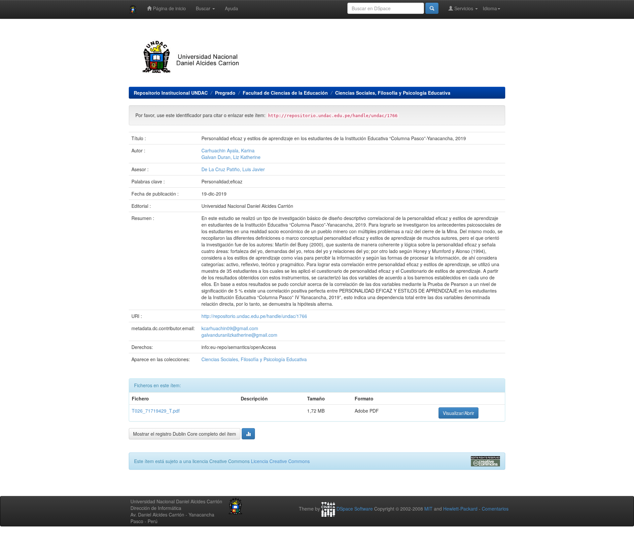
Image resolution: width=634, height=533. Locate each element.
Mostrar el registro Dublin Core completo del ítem (184, 433)
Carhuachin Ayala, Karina (228, 150)
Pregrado (225, 92)
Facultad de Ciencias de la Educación (285, 92)
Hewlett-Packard (460, 508)
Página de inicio (169, 8)
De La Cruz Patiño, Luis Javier (233, 169)
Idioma (490, 8)
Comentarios (495, 508)
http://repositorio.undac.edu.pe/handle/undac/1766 (254, 316)
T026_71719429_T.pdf (156, 410)
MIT (428, 508)
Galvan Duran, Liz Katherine (231, 157)
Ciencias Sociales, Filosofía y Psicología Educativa (392, 92)
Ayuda (231, 8)
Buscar (204, 8)
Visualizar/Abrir (458, 413)
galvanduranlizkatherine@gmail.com (239, 334)
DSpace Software (354, 508)
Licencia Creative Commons (280, 461)
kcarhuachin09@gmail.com (229, 328)
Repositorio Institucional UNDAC (171, 92)
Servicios (464, 8)
